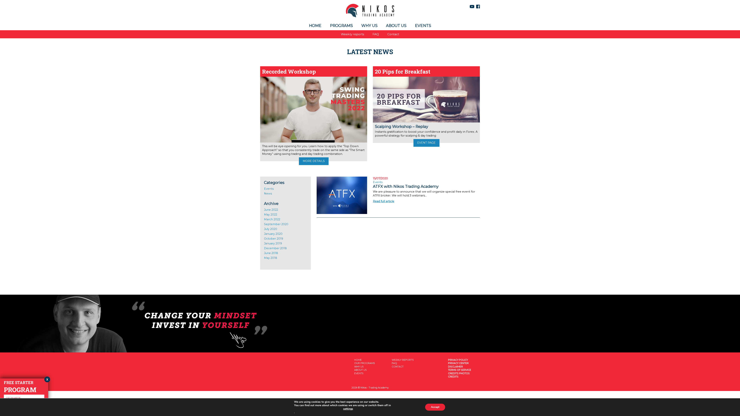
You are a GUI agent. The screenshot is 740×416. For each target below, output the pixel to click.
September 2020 (276, 224)
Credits (453, 376)
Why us (369, 25)
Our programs (364, 363)
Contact (393, 34)
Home (315, 25)
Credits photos (459, 373)
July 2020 (270, 229)
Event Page (426, 142)
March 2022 (272, 219)
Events (423, 25)
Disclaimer (455, 366)
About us (396, 25)
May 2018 (270, 258)
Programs (341, 25)
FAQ (376, 34)
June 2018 (271, 253)
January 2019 (273, 243)
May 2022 (270, 214)
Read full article (383, 201)
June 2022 (271, 209)
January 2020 (273, 234)
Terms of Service (459, 369)
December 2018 (275, 248)
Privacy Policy (458, 359)
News (268, 193)
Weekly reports (352, 34)
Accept (435, 407)
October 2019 (273, 238)
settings (348, 409)
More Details (314, 161)
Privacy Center (458, 363)
